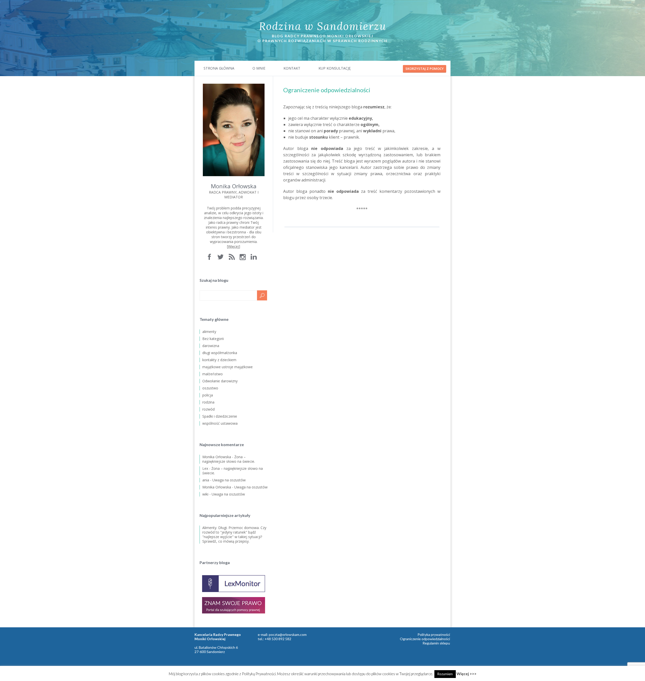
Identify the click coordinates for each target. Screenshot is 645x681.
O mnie (258, 68)
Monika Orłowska (216, 456)
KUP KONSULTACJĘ (334, 68)
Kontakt (291, 68)
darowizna (210, 345)
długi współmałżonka (219, 352)
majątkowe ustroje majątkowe (227, 366)
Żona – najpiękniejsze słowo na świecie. (228, 459)
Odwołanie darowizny (220, 381)
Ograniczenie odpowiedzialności (425, 639)
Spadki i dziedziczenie (219, 416)
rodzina (208, 402)
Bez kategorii (213, 338)
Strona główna (219, 68)
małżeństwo (212, 374)
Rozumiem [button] (445, 674)
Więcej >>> (466, 673)
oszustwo (210, 388)
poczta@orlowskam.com (288, 634)
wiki (205, 494)
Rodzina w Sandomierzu (322, 26)
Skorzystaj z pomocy (424, 68)
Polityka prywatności (433, 634)
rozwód (208, 409)
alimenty (209, 331)
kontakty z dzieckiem (219, 359)
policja (207, 395)
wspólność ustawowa (220, 423)
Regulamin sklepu (436, 643)
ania (205, 480)
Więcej (233, 246)
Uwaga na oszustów (229, 480)
